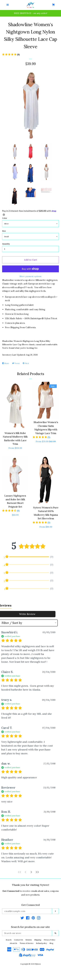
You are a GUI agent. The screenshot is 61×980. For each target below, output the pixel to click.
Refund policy (41, 943)
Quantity (6, 244)
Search (8, 940)
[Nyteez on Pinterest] (33, 918)
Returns (29, 940)
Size (4, 231)
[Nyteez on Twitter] (22, 918)
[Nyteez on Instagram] (38, 918)
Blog (51, 943)
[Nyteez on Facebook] (28, 918)
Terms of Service (26, 943)
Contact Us (18, 940)
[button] (19, 872)
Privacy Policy (49, 940)
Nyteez (38, 964)
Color (4, 218)
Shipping (37, 940)
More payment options (30, 276)
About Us (13, 943)
